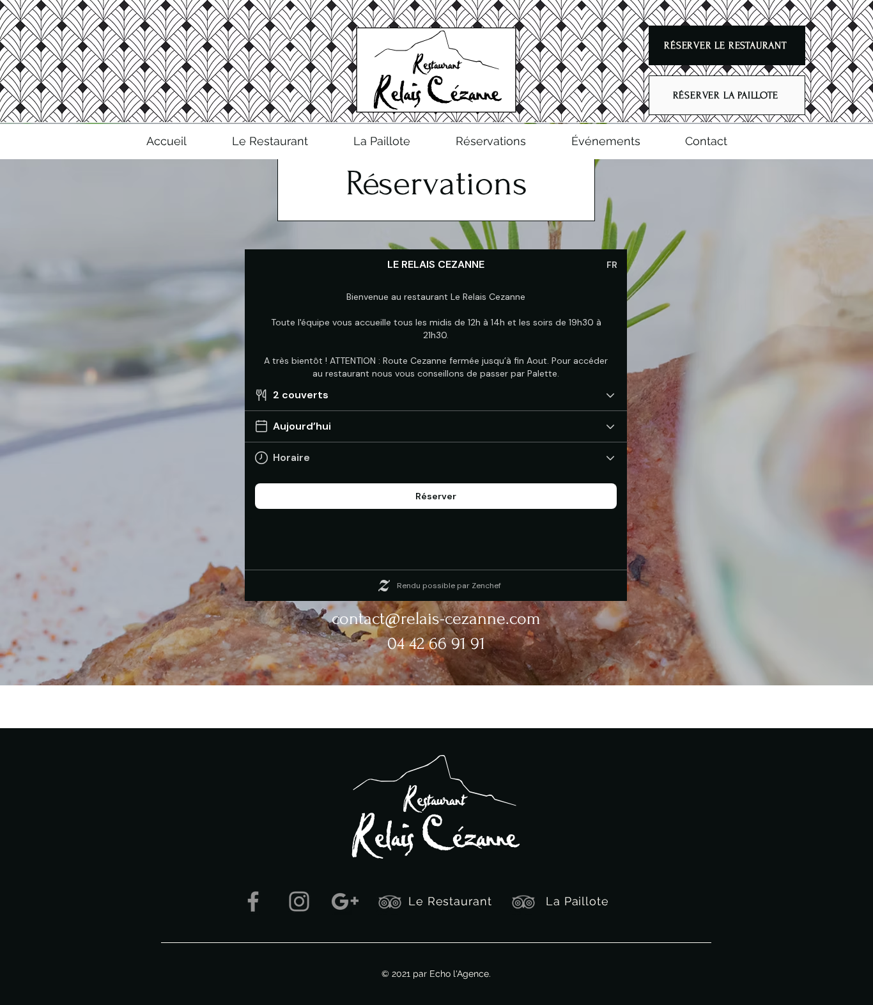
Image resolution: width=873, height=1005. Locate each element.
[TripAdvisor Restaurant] (389, 901)
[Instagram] (299, 901)
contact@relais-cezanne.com (436, 618)
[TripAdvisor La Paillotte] (523, 901)
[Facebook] (253, 901)
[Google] (345, 901)
